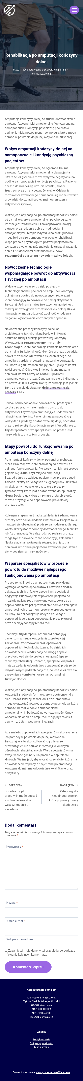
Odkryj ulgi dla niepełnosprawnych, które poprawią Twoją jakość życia (63, 795)
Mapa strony (41, 1047)
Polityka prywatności (41, 1043)
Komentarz (15, 846)
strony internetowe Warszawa (53, 1072)
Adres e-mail (16, 921)
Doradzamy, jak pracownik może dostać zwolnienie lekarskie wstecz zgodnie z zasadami (21, 797)
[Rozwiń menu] (74, 10)
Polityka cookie (41, 1039)
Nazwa (12, 903)
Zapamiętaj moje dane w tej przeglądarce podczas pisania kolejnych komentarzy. (41, 952)
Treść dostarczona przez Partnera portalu (43, 69)
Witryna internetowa (19, 939)
